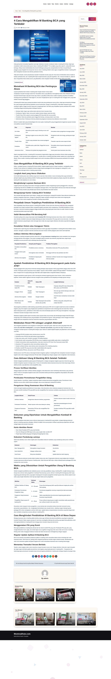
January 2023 (83, 136)
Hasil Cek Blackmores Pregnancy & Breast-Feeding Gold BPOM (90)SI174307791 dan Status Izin (87, 31)
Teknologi (82, 170)
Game (61, 4)
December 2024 (83, 95)
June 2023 (82, 129)
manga (71, 4)
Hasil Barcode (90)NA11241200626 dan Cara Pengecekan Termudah (65, 597)
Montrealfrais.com (22, 634)
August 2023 (83, 123)
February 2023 (83, 133)
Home (45, 4)
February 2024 (83, 112)
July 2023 (82, 126)
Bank (49, 4)
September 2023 (83, 119)
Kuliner (66, 4)
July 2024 (82, 102)
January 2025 (83, 92)
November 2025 (83, 85)
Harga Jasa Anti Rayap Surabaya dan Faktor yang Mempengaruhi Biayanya (87, 57)
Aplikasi (82, 149)
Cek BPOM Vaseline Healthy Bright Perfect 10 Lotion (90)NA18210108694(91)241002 (87, 37)
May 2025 (82, 89)
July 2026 (82, 68)
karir (81, 163)
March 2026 (82, 78)
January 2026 (83, 82)
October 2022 (83, 139)
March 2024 (82, 109)
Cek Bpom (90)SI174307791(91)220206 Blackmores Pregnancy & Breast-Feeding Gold (65, 624)
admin (19, 27)
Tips (53, 4)
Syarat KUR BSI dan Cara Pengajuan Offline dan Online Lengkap (44, 597)
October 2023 (83, 116)
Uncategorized (83, 176)
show (21, 82)
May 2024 (82, 106)
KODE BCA (62, 205)
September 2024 (83, 99)
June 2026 (82, 72)
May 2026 (82, 75)
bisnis (57, 4)
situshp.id (82, 182)
